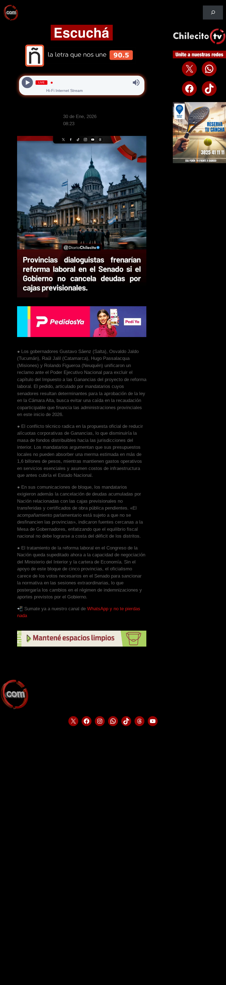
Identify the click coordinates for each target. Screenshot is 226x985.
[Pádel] (199, 161)
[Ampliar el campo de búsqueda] (213, 13)
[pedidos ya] (81, 335)
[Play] (27, 83)
